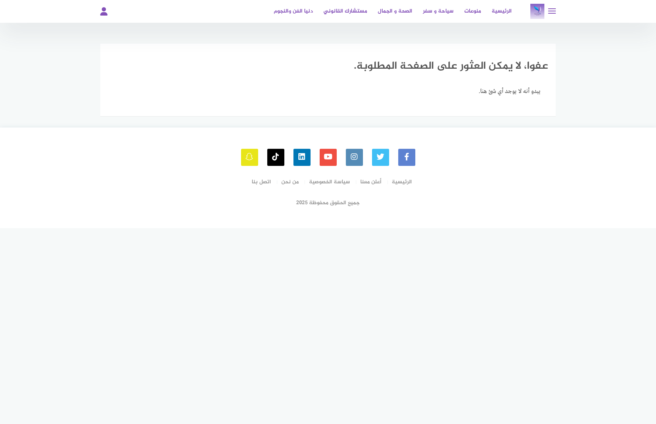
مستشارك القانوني (345, 11)
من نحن (290, 182)
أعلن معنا (371, 182)
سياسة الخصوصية (329, 182)
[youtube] (328, 157)
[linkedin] (302, 157)
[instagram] (354, 157)
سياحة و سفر (438, 11)
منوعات (472, 11)
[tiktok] (275, 157)
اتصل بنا (261, 182)
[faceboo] (406, 157)
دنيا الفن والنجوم (293, 11)
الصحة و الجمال (395, 11)
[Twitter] (380, 157)
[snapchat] (249, 157)
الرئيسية (502, 11)
